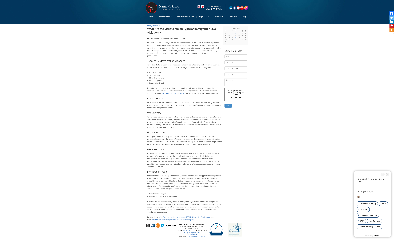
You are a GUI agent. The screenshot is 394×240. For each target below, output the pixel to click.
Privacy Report (192, 234)
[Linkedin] (391, 22)
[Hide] (393, 34)
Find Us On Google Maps (192, 232)
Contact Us (233, 16)
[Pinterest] (391, 26)
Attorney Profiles (165, 16)
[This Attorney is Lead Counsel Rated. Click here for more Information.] (158, 227)
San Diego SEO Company (196, 236)
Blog (244, 16)
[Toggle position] (383, 174)
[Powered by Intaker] (376, 235)
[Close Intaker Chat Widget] (387, 174)
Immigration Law (153, 25)
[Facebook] (391, 13)
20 (235, 37)
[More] (391, 30)
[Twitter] (391, 17)
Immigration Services (185, 16)
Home (151, 16)
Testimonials (219, 16)
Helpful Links (203, 16)
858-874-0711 (214, 8)
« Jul (225, 43)
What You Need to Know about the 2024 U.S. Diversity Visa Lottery (178, 217)
